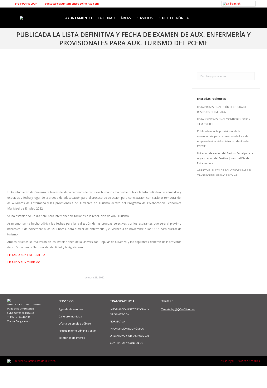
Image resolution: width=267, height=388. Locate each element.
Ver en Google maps (18, 321)
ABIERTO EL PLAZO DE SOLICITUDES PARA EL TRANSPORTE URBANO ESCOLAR (224, 172)
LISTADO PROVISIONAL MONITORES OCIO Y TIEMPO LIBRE (223, 121)
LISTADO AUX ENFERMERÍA (26, 255)
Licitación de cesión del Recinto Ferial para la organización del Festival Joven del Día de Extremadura (225, 158)
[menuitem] (78, 18)
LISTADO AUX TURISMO (23, 262)
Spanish (235, 3)
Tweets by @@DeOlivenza (178, 309)
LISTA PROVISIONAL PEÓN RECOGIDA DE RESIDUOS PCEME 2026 (222, 109)
